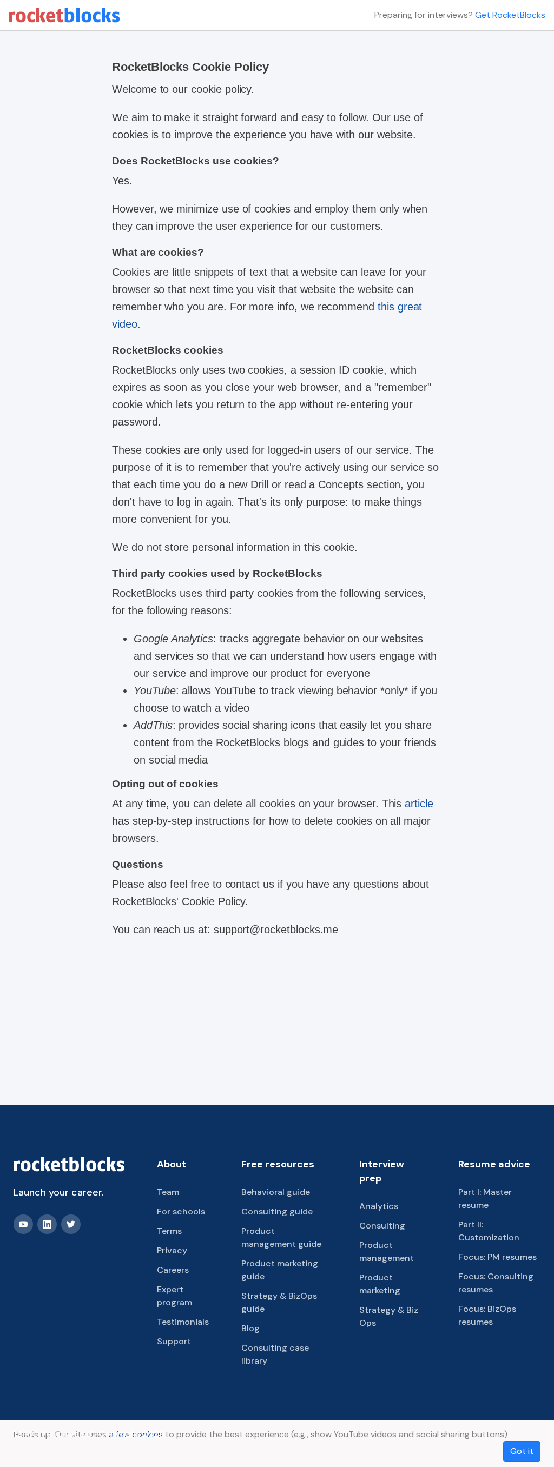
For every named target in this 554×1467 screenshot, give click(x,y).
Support (174, 1341)
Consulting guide (277, 1211)
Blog (250, 1328)
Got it (521, 1451)
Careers (173, 1270)
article (419, 803)
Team (168, 1192)
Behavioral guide (275, 1192)
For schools (181, 1211)
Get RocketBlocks (510, 15)
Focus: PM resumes (497, 1257)
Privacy (172, 1250)
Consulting (382, 1225)
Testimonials (183, 1321)
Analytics (378, 1206)
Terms (169, 1231)
